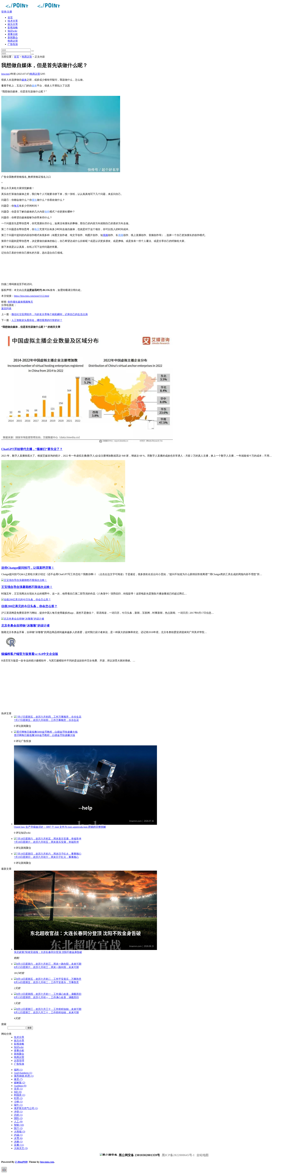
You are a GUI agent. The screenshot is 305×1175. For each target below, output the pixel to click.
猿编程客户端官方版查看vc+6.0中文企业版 (29, 654)
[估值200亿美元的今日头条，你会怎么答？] (26, 599)
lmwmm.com (47, 1162)
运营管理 (19, 1060)
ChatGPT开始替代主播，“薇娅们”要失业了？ (32, 449)
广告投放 (13, 44)
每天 (16, 205)
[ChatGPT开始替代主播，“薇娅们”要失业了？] (87, 442)
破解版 (19, 1082)
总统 (18, 1115)
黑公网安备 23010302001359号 (139, 1155)
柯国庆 (19, 1095)
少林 (18, 1101)
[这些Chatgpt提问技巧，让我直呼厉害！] (63, 561)
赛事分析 (13, 34)
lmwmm (5, 74)
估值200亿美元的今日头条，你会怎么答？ (29, 606)
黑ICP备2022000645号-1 (178, 1155)
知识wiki (12, 31)
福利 (18, 1069)
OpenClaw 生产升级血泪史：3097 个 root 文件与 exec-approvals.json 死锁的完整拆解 (60, 827)
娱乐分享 (13, 24)
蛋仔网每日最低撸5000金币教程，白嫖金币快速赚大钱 (44, 735)
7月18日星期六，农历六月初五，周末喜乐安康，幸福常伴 (46, 842)
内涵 (18, 1135)
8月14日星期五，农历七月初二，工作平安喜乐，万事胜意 (46, 982)
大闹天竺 (21, 1148)
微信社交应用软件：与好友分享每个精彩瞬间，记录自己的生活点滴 (49, 314)
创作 (47, 211)
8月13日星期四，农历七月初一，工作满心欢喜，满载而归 (46, 997)
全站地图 (203, 1155)
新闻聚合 (13, 37)
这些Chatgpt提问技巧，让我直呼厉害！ (27, 567)
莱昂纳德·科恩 (24, 1076)
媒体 (24, 79)
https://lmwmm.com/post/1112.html (31, 296)
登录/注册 (6, 11)
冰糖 (18, 1141)
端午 (18, 1105)
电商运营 (13, 41)
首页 (10, 17)
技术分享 (13, 21)
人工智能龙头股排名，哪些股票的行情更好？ (36, 320)
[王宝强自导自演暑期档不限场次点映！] (24, 580)
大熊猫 (19, 1131)
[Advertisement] (96, 268)
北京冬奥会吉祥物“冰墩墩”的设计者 (25, 625)
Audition (20, 1085)
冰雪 (18, 1138)
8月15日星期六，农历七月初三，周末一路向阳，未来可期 (46, 967)
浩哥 (18, 1088)
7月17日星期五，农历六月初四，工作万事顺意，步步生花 (46, 720)
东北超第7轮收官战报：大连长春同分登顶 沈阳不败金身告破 (48, 952)
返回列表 (6, 308)
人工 (18, 1121)
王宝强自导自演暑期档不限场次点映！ (27, 587)
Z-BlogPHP (21, 1162)
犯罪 (18, 1098)
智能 (19, 1125)
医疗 (18, 1128)
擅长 (34, 200)
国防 (18, 1118)
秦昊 (18, 1079)
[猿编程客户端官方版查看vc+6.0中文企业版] (10, 647)
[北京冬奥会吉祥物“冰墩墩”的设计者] (22, 618)
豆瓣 (19, 1145)
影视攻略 (13, 27)
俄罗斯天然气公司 (26, 1108)
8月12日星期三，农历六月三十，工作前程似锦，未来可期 (46, 1012)
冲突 (18, 1111)
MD (18, 1092)
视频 (105, 235)
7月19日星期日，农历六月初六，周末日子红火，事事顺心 (46, 857)
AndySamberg (23, 1073)
